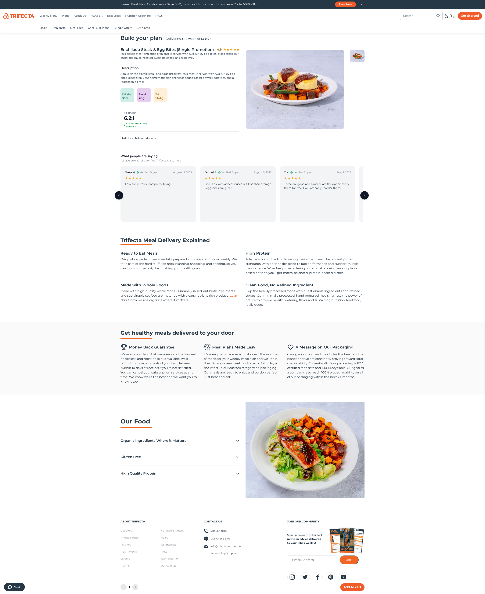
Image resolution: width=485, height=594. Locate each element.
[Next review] (364, 195)
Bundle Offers (123, 28)
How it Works (128, 551)
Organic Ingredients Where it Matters (153, 441)
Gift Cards (143, 28)
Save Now (345, 4)
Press (164, 551)
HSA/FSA (96, 15)
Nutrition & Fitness (172, 530)
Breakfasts (59, 28)
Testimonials (168, 544)
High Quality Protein (138, 473)
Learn (234, 295)
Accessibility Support (223, 553)
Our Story (126, 530)
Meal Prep (76, 28)
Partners (125, 544)
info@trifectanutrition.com (226, 546)
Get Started (470, 15)
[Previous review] (119, 195)
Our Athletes (168, 565)
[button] (452, 15)
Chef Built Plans (98, 28)
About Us (80, 15)
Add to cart (352, 587)
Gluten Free (130, 457)
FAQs (159, 15)
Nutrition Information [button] (137, 138)
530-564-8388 (218, 530)
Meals (43, 28)
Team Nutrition (170, 558)
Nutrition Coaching (138, 15)
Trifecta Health (129, 537)
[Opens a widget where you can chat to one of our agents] (14, 587)
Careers (125, 558)
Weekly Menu (48, 15)
